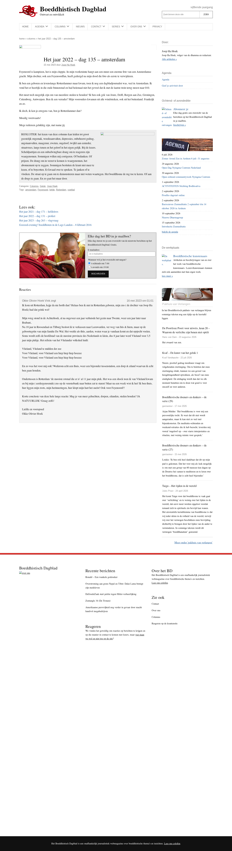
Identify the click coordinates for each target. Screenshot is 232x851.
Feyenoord (43, 189)
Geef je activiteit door (172, 85)
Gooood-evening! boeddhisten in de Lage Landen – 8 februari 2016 (55, 225)
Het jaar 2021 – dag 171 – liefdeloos (38, 211)
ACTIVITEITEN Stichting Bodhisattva (181, 186)
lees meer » (167, 275)
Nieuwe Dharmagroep (172, 217)
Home (22, 38)
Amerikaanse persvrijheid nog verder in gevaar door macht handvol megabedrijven (113, 609)
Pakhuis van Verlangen (176, 304)
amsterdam (30, 189)
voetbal (71, 189)
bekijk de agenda (170, 231)
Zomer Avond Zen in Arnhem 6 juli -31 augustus (185, 158)
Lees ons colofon (160, 582)
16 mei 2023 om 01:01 (140, 300)
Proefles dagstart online (173, 195)
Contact (155, 603)
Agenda (165, 79)
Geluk (43, 186)
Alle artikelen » (169, 59)
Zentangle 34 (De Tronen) (98, 600)
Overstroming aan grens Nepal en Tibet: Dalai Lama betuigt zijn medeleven (114, 585)
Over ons (156, 610)
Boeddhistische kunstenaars (190, 256)
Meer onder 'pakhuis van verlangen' (193, 542)
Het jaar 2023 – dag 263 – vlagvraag (38, 220)
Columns (31, 38)
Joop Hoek (52, 186)
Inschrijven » (179, 124)
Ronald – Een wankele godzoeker (101, 577)
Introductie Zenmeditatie (174, 226)
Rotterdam (61, 189)
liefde (52, 189)
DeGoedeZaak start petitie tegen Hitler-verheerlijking (110, 594)
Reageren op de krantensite (164, 623)
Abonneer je (180, 109)
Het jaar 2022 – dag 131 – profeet (37, 216)
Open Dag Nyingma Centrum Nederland (181, 167)
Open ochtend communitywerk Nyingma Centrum (186, 176)
